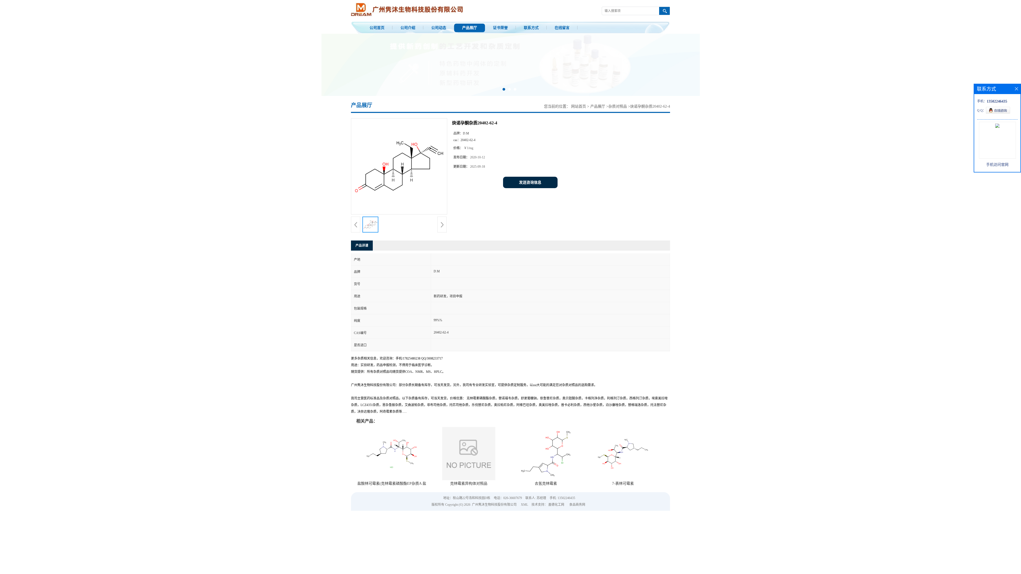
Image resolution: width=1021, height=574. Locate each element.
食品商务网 (577, 505)
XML (524, 505)
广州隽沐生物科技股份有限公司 (494, 505)
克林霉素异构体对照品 (468, 484)
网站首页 (578, 106)
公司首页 (377, 28)
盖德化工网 (556, 505)
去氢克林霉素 (546, 484)
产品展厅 (469, 28)
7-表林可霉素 (623, 484)
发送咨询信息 (530, 182)
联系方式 (531, 28)
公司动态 (438, 28)
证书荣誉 (500, 28)
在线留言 (562, 28)
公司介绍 (407, 28)
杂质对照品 (617, 106)
